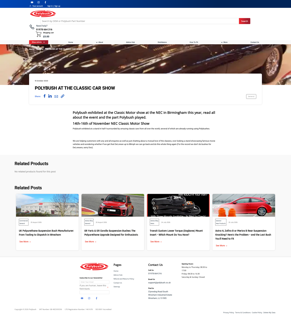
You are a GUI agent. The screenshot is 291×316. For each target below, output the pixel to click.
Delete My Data (269, 312)
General (39, 49)
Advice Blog (89, 221)
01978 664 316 (155, 273)
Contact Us (255, 42)
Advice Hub (130, 42)
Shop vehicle (37, 42)
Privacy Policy (228, 312)
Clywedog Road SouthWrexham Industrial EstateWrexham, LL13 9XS (160, 295)
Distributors (162, 42)
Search (244, 21)
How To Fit (194, 42)
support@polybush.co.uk (159, 282)
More (225, 42)
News (152, 223)
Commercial (24, 221)
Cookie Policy (257, 312)
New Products (221, 223)
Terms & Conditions (243, 312)
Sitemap (117, 286)
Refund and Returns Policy (124, 279)
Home (70, 42)
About (100, 42)
